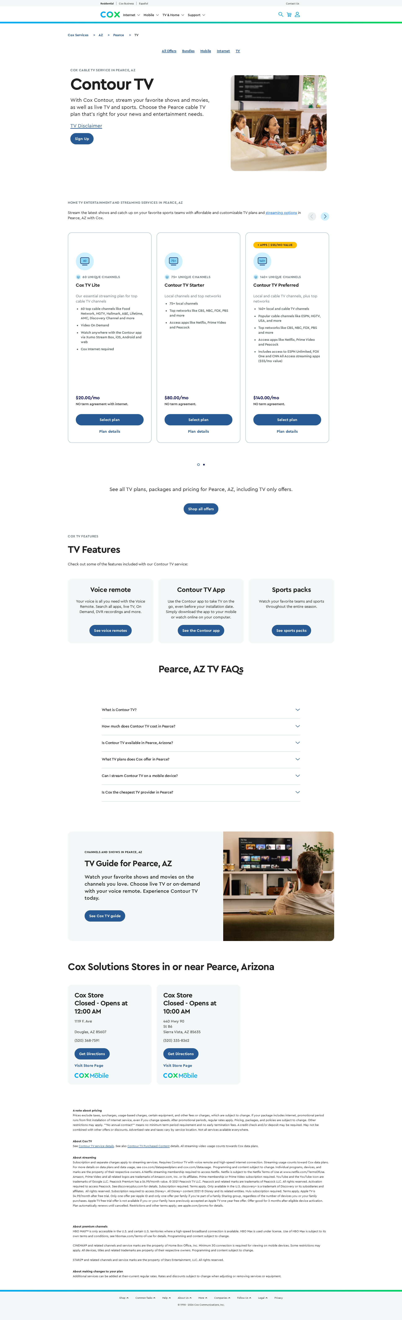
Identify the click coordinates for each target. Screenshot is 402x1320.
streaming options (281, 213)
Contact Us (292, 3)
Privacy (278, 1298)
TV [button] (238, 51)
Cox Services (78, 35)
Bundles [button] (188, 51)
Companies (220, 1298)
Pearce (118, 35)
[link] (82, 138)
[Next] (325, 216)
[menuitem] (131, 16)
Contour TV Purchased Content (149, 1146)
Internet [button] (129, 15)
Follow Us (242, 1298)
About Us (183, 1298)
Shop (122, 1298)
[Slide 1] (198, 464)
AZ (101, 35)
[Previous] (312, 216)
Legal (261, 1298)
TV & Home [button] (170, 15)
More (201, 1298)
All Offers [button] (169, 51)
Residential (107, 3)
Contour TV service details (96, 1146)
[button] (280, 14)
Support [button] (194, 15)
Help (165, 1298)
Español (143, 3)
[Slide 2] (204, 464)
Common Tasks (143, 1298)
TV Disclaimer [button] (86, 125)
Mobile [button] (149, 15)
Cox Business (126, 3)
